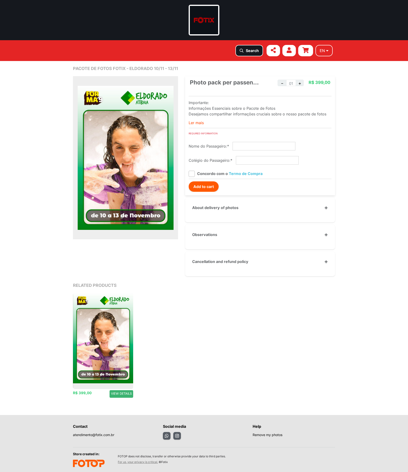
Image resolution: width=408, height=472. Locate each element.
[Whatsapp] (166, 436)
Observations (204, 234)
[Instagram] (177, 436)
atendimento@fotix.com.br (93, 435)
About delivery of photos (215, 207)
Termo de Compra (246, 173)
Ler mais (196, 122)
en (322, 50)
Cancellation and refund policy (220, 261)
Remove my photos (267, 435)
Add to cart (203, 186)
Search (252, 50)
